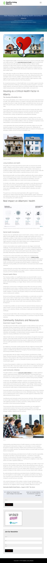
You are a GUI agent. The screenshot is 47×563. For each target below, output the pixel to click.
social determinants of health (24, 62)
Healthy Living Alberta (28, 560)
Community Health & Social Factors (11, 487)
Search (6, 500)
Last (6, 544)
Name (6, 536)
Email (6, 546)
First (6, 540)
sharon (33, 487)
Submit (9, 550)
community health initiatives (25, 372)
